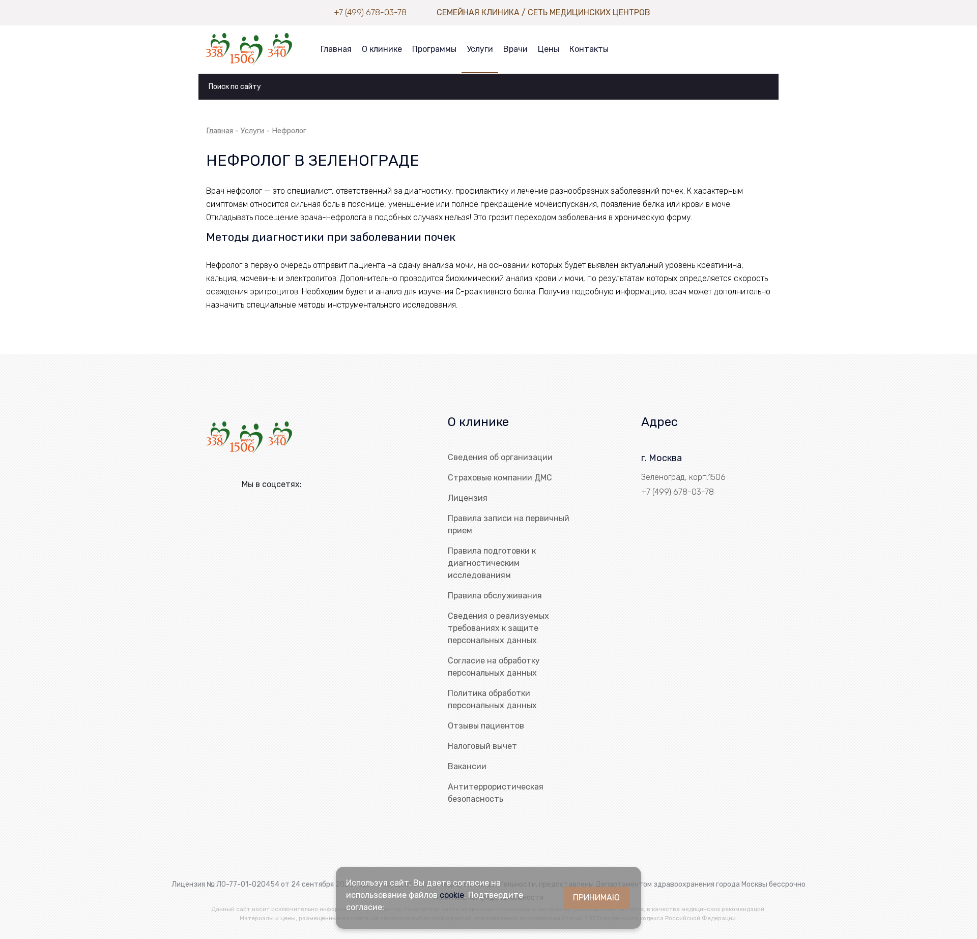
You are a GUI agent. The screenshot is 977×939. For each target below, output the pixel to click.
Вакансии (467, 766)
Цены (548, 49)
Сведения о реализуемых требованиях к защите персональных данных (498, 628)
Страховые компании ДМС (500, 477)
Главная (336, 49)
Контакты (589, 49)
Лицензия (467, 498)
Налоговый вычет (482, 746)
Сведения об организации (500, 457)
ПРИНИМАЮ (596, 897)
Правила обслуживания (495, 595)
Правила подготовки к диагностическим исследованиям (492, 563)
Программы (434, 49)
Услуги (480, 49)
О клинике (382, 49)
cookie (452, 895)
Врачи (515, 49)
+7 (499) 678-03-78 (370, 12)
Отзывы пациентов (486, 726)
